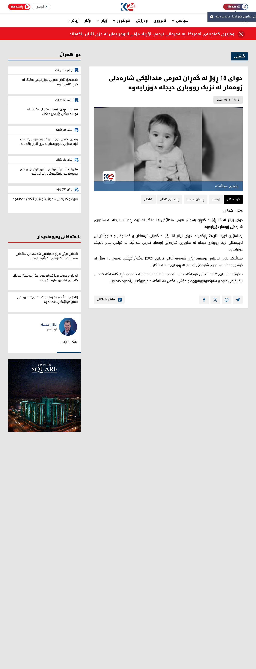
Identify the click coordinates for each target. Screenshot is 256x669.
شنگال (148, 199)
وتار (88, 20)
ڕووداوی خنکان (169, 199)
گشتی (239, 56)
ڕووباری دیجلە (195, 199)
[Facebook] (204, 300)
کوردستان (233, 199)
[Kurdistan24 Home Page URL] (128, 7)
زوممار (216, 199)
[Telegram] (238, 300)
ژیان (103, 20)
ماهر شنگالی (106, 300)
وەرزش (142, 20)
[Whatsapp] (226, 300)
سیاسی (182, 20)
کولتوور (123, 20)
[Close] (241, 34)
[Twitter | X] (215, 300)
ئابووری (160, 20)
